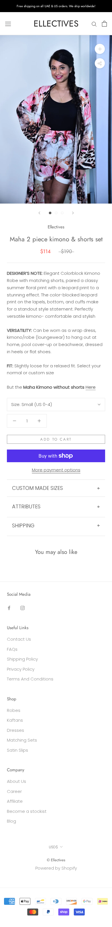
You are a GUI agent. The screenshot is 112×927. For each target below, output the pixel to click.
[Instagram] (22, 608)
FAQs (12, 649)
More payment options (56, 470)
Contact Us (19, 639)
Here (91, 387)
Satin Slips (17, 750)
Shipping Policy (22, 659)
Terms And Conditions (30, 679)
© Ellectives (56, 860)
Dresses (15, 730)
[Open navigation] (8, 23)
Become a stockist (27, 811)
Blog (11, 821)
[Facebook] (9, 608)
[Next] (73, 213)
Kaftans (15, 720)
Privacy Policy (20, 669)
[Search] (94, 23)
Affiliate (15, 801)
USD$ (53, 847)
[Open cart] (104, 24)
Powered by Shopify (56, 868)
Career (14, 791)
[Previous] (39, 213)
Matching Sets (22, 740)
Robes (13, 710)
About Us (16, 781)
